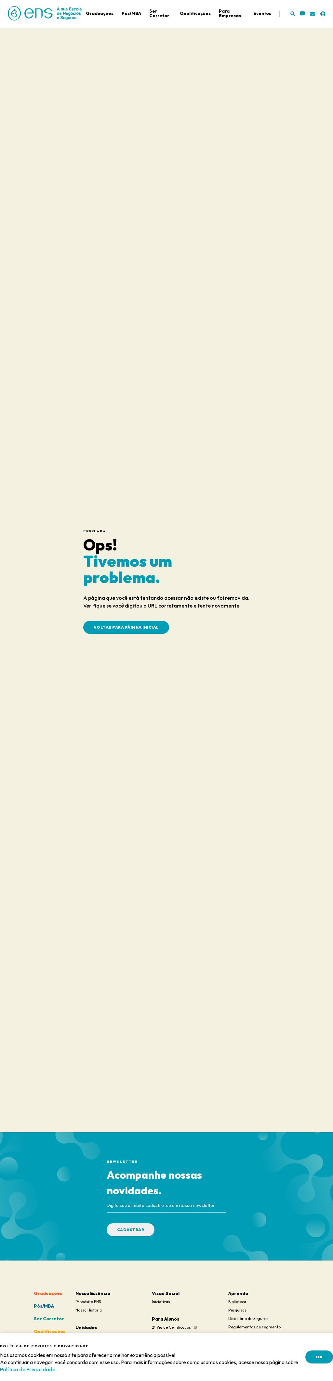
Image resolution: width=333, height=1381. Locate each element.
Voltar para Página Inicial (126, 627)
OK (319, 1356)
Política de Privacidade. (28, 1369)
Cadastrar (130, 1229)
